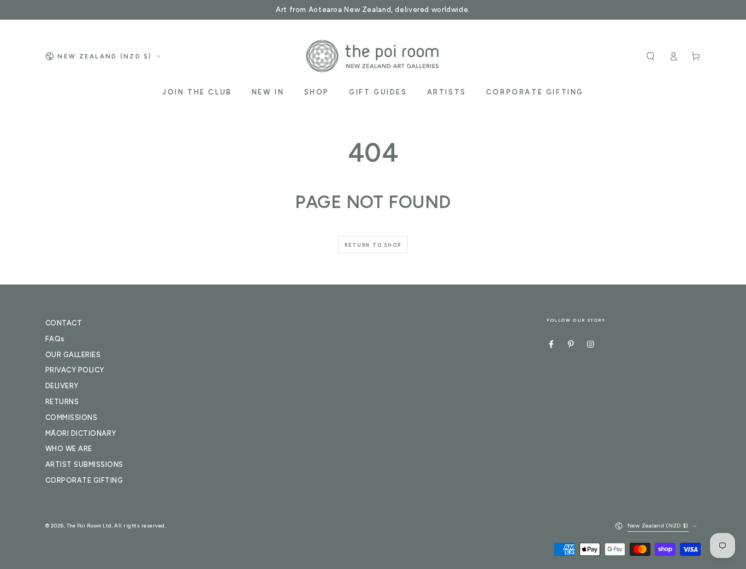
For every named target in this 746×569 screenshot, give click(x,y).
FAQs (55, 339)
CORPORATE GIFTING (84, 480)
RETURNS (62, 402)
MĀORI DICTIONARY (80, 433)
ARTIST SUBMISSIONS (84, 464)
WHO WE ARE (68, 448)
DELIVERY (62, 386)
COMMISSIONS (71, 417)
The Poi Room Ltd (89, 526)
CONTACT (63, 323)
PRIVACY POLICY (74, 370)
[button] (650, 56)
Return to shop (373, 245)
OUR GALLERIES (72, 355)
